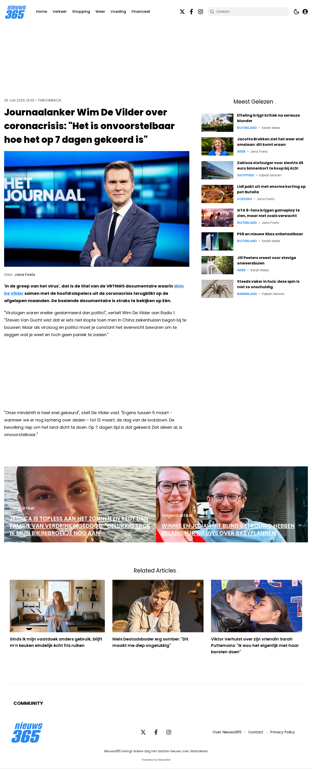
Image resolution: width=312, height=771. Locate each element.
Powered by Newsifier (156, 760)
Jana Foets (24, 274)
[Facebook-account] (191, 11)
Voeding (118, 11)
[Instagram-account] (200, 11)
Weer (100, 11)
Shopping (81, 11)
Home (41, 11)
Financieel (141, 11)
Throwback (49, 100)
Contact (255, 732)
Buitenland (247, 127)
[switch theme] (296, 11)
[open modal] (305, 11)
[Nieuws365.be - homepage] (15, 12)
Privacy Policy (282, 732)
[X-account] (182, 11)
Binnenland (247, 294)
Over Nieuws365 (227, 732)
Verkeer (60, 11)
